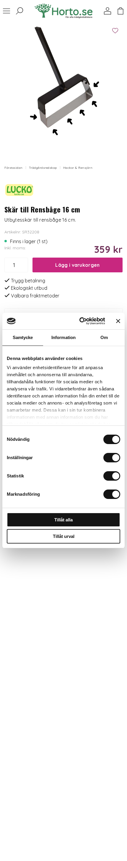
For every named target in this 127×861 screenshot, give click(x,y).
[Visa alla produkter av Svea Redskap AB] (19, 189)
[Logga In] (107, 11)
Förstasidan (13, 168)
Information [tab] (63, 337)
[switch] (111, 457)
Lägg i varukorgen (77, 265)
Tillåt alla (63, 519)
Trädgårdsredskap (43, 168)
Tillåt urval (63, 536)
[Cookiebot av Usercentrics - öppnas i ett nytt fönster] (80, 321)
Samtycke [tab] (23, 337)
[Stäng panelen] (118, 321)
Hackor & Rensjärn (78, 168)
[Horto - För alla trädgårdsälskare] (63, 11)
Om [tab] (104, 337)
